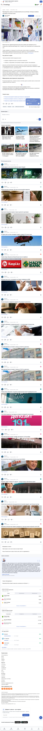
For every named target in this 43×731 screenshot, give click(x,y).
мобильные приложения (19, 106)
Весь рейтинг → (4, 647)
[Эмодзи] (37, 119)
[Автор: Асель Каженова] (2, 524)
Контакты (3, 681)
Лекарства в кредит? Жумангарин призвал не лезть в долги (17, 100)
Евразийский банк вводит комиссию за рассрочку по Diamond (15, 583)
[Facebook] (2, 688)
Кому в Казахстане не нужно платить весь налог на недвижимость (15, 551)
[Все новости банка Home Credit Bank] (41, 524)
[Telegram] (9, 688)
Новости (7, 9)
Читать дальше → (4, 179)
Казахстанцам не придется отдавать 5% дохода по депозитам (16, 301)
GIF (5, 119)
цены (13, 106)
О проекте (3, 675)
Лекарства (9, 106)
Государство (3, 667)
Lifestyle (2, 660)
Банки (5, 208)
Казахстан (4, 106)
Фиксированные (34, 593)
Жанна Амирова (7, 15)
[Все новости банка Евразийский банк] (41, 344)
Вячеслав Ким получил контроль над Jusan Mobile (13, 459)
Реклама (3, 680)
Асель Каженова (6, 524)
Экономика (3, 664)
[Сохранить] (41, 183)
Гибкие (8, 593)
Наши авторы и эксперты (6, 678)
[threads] (11, 688)
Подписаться (25, 715)
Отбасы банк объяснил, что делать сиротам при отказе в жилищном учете (19, 391)
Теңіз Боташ (6, 412)
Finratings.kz (30, 53)
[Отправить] (40, 119)
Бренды (2, 671)
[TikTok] (4, 688)
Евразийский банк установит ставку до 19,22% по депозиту (15, 346)
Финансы (3, 666)
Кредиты (3, 659)
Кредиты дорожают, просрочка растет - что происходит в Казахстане (17, 324)
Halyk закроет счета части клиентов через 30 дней (13, 167)
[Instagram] (6, 688)
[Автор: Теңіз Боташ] (2, 209)
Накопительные (21, 593)
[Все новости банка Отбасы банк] (41, 389)
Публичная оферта (4, 684)
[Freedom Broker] (37, 4)
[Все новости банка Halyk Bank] (41, 164)
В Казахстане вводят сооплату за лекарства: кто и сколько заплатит (18, 98)
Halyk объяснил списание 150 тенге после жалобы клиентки (15, 189)
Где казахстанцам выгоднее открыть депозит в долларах (15, 212)
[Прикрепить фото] (3, 119)
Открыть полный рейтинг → (21, 605)
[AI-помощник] (40, 717)
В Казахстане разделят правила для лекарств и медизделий (17, 96)
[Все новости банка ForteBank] (41, 412)
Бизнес (2, 657)
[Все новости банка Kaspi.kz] (41, 254)
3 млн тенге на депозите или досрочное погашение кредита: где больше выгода (20, 504)
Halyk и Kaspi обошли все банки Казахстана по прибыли (14, 257)
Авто (2, 670)
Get (41, 1)
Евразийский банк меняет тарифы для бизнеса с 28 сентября (15, 436)
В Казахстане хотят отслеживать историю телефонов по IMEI (15, 279)
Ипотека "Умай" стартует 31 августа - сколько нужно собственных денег (18, 481)
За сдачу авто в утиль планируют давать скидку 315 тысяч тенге (16, 234)
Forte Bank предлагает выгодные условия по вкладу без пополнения (17, 414)
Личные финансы (4, 655)
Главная (4, 9)
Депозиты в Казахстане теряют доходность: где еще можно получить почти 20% (20, 526)
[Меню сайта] (1, 4)
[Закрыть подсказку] (39, 99)
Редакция (3, 677)
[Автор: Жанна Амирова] (2, 164)
